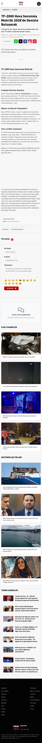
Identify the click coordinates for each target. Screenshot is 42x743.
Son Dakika (5, 229)
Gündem (4, 694)
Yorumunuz (8, 265)
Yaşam (3, 709)
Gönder (10, 288)
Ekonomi (4, 700)
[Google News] (7, 41)
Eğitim (32, 697)
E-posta (7, 256)
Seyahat (32, 694)
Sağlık (3, 712)
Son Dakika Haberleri (17, 229)
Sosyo (32, 709)
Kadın (3, 715)
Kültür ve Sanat (35, 691)
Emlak (32, 706)
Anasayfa (6, 10)
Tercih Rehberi (34, 700)
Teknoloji (33, 688)
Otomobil (33, 703)
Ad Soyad (7, 248)
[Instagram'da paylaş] (30, 41)
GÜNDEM (14, 10)
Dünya (3, 697)
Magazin (4, 703)
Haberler (4, 688)
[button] (2, 4)
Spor (2, 706)
